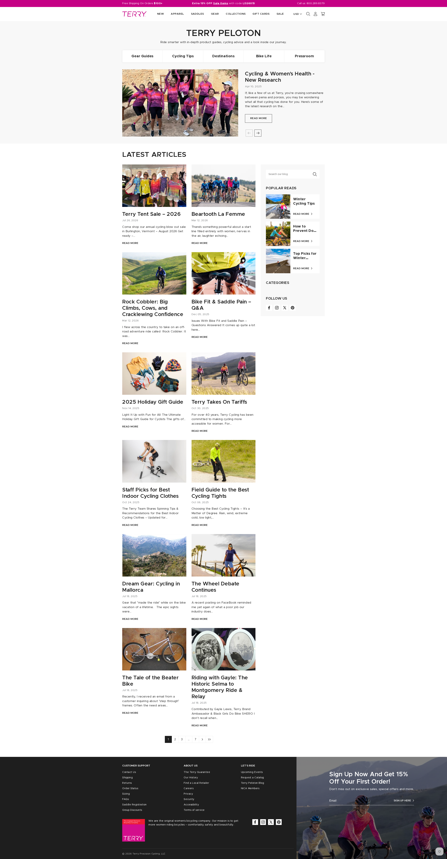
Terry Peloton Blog (252, 783)
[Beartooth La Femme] (224, 185)
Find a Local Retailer (196, 783)
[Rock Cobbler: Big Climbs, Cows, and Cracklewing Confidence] (154, 273)
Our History (191, 777)
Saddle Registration (134, 804)
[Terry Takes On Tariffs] (224, 373)
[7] (209, 739)
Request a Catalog (252, 777)
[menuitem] (157, 14)
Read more (258, 118)
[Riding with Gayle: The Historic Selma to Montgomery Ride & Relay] (224, 649)
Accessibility (191, 804)
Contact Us (129, 772)
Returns (127, 783)
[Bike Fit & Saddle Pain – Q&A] (224, 273)
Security (189, 799)
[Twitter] (285, 308)
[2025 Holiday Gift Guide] (154, 373)
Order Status (130, 788)
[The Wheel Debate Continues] (224, 555)
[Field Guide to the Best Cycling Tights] (224, 461)
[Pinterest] (293, 308)
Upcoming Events (252, 772)
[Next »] (202, 739)
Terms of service (194, 810)
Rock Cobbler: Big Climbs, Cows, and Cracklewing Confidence (152, 308)
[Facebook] (269, 308)
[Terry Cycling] (134, 14)
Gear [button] (215, 14)
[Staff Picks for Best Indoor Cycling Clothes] (154, 461)
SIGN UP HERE (402, 800)
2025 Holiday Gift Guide (152, 402)
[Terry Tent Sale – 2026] (154, 185)
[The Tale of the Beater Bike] (154, 649)
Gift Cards (261, 14)
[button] (323, 14)
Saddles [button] (197, 14)
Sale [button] (280, 14)
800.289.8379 (316, 3)
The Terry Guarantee (197, 772)
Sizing (126, 794)
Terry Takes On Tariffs (219, 402)
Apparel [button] (177, 14)
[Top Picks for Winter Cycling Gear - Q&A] (278, 261)
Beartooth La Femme (218, 214)
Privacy (188, 794)
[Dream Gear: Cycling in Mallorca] (154, 555)
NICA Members (250, 788)
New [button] (160, 14)
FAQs (125, 799)
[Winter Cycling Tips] (278, 206)
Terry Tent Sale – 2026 (151, 214)
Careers (188, 788)
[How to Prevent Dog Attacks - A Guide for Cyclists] (278, 234)
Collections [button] (236, 14)
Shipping (127, 777)
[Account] (315, 14)
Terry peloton (223, 33)
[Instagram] (277, 308)
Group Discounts (132, 810)
